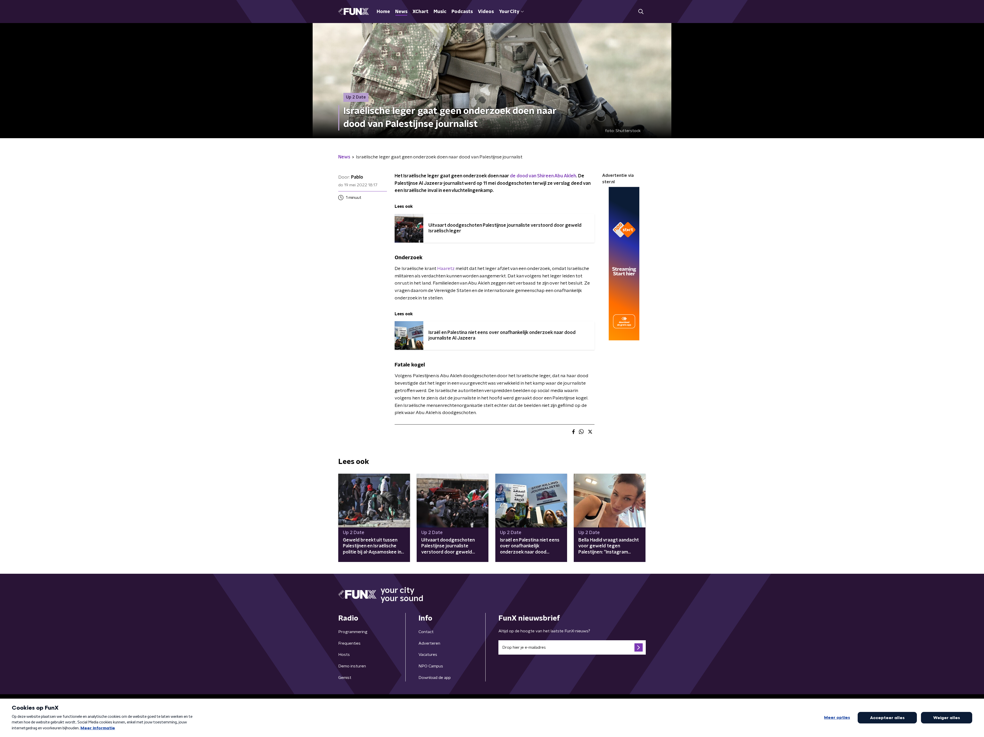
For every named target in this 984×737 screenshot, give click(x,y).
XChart (420, 11)
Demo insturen (352, 666)
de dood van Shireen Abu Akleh (543, 176)
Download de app (434, 678)
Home (383, 11)
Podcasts (462, 11)
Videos (486, 11)
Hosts (344, 655)
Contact (426, 632)
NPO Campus (430, 666)
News (401, 11)
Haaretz (446, 268)
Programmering (352, 632)
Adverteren (429, 643)
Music (440, 11)
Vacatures (427, 655)
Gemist (344, 678)
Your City (509, 11)
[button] (641, 11)
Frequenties (349, 643)
